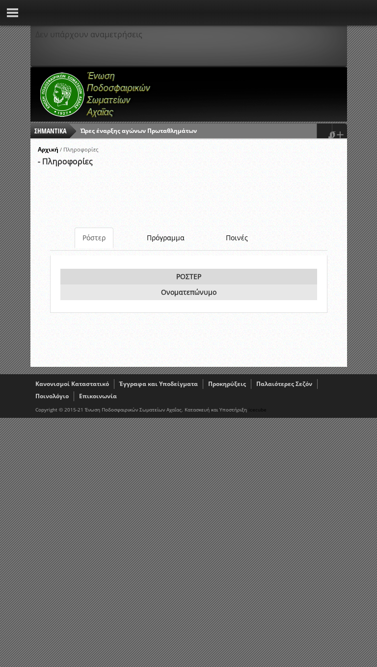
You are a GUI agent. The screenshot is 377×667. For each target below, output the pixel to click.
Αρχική (48, 149)
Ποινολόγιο (52, 396)
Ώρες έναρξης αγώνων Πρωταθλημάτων (139, 131)
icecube (257, 409)
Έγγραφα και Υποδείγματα (158, 384)
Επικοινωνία (98, 396)
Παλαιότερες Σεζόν (284, 384)
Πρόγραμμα (166, 237)
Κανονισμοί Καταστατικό (72, 384)
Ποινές (237, 237)
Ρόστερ (94, 237)
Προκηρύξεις (227, 384)
